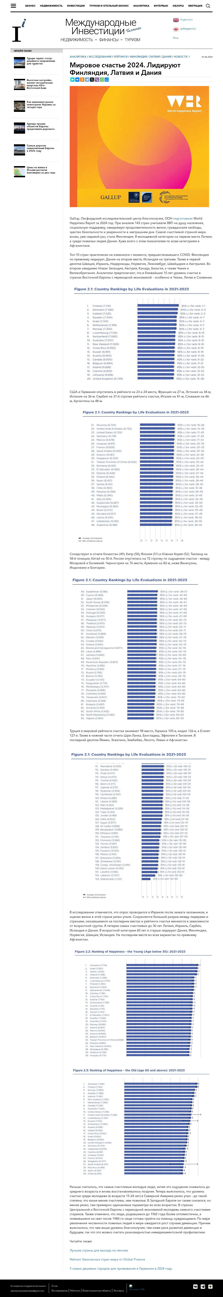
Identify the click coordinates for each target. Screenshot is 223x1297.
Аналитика (141, 5)
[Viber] (97, 79)
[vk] (195, 1286)
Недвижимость (51, 5)
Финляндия (138, 56)
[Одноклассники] (82, 79)
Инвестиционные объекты (96, 1290)
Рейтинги (121, 56)
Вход (175, 37)
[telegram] (203, 1286)
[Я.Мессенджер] (72, 79)
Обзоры (178, 5)
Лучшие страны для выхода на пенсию (99, 1250)
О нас (55, 1285)
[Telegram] (87, 79)
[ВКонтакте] (77, 79)
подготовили (183, 218)
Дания (166, 56)
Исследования (100, 56)
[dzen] (210, 1286)
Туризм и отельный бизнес (109, 5)
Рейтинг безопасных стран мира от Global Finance (107, 1259)
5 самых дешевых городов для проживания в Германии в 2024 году (121, 1268)
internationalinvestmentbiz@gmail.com (27, 1291)
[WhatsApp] (102, 79)
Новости (180, 56)
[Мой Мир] (107, 79)
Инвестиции (76, 5)
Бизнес (30, 5)
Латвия (154, 56)
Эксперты (118, 1290)
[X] (92, 79)
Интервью (161, 5)
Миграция (195, 5)
